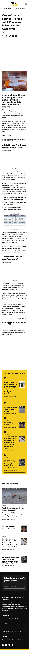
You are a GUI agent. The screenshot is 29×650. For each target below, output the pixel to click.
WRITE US (22, 631)
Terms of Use (19, 639)
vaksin (12, 234)
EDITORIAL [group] (3, 8)
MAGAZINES (5, 631)
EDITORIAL (5, 623)
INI (12, 140)
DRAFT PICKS (14, 631)
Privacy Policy (11, 639)
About (3, 639)
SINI (10, 324)
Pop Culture (5, 13)
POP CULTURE (13, 8)
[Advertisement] (14, 55)
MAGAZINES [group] (24, 8)
